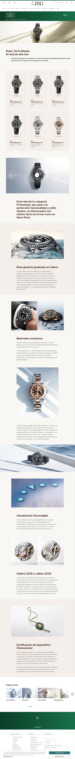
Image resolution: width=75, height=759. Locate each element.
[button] (16, 90)
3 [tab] (38, 706)
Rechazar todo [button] (59, 756)
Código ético (34, 746)
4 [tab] (42, 706)
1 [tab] (30, 706)
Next (72, 694)
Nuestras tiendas (17, 737)
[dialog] (37, 754)
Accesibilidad (16, 750)
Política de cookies (35, 744)
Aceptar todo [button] (60, 752)
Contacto (15, 739)
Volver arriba (37, 727)
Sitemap (15, 740)
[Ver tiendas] (9, 2)
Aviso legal (33, 737)
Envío (14, 742)
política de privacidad (51, 747)
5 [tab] (45, 706)
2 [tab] (35, 706)
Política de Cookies (30, 755)
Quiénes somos (17, 748)
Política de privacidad (36, 742)
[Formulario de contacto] (14, 2)
